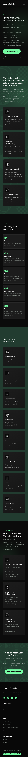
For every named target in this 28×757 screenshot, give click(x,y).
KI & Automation (7, 724)
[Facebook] (12, 698)
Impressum (6, 739)
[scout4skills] (9, 4)
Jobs (4, 713)
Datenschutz (6, 742)
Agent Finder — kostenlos (10, 727)
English (5, 730)
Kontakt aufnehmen (11, 57)
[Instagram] (8, 698)
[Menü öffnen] (23, 3)
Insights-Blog (7, 722)
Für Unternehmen (8, 710)
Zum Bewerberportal (11, 51)
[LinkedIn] (4, 698)
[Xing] (16, 698)
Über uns (5, 707)
